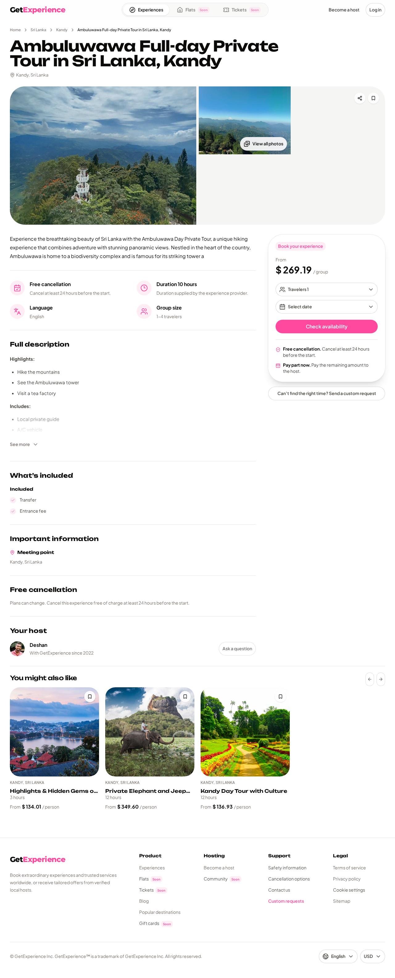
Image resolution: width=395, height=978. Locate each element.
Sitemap (341, 901)
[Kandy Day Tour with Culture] (245, 731)
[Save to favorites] (373, 98)
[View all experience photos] (103, 155)
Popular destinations (160, 912)
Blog (144, 901)
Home (15, 29)
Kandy (62, 29)
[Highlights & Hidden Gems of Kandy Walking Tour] (54, 731)
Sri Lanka (38, 29)
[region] (197, 748)
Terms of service (349, 867)
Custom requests (286, 901)
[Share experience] (359, 98)
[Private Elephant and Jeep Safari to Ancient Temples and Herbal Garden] (149, 731)
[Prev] (369, 679)
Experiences (152, 867)
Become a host (219, 867)
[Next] (380, 679)
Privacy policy (347, 878)
